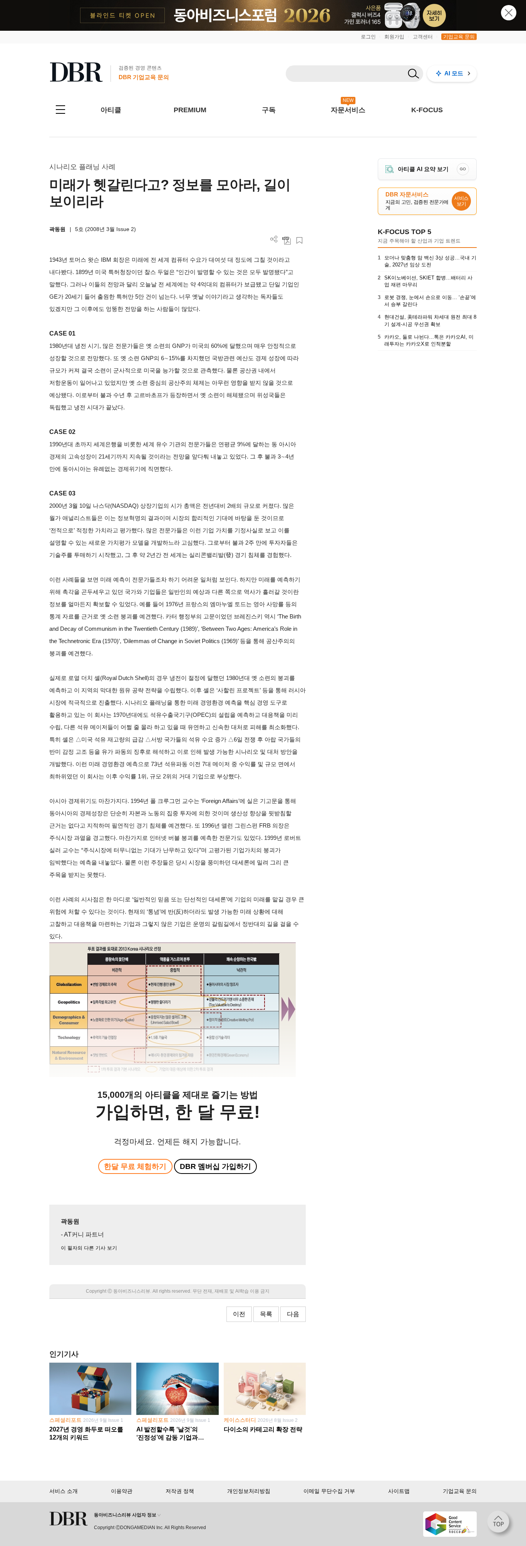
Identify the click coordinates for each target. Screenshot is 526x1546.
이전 (239, 1314)
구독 (269, 110)
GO (463, 169)
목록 (266, 1314)
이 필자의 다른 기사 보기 (89, 1248)
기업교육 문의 (459, 37)
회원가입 (394, 37)
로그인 (368, 37)
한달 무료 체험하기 (135, 1166)
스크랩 (299, 240)
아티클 (111, 110)
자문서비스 (348, 110)
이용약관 (121, 1491)
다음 (293, 1314)
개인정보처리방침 (248, 1491)
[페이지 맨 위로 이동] (500, 1524)
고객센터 (423, 37)
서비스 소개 (63, 1491)
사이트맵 (399, 1491)
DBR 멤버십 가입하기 (215, 1166)
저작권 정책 (180, 1491)
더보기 (274, 239)
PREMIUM (190, 110)
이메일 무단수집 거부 (329, 1491)
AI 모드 (453, 73)
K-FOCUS (427, 110)
